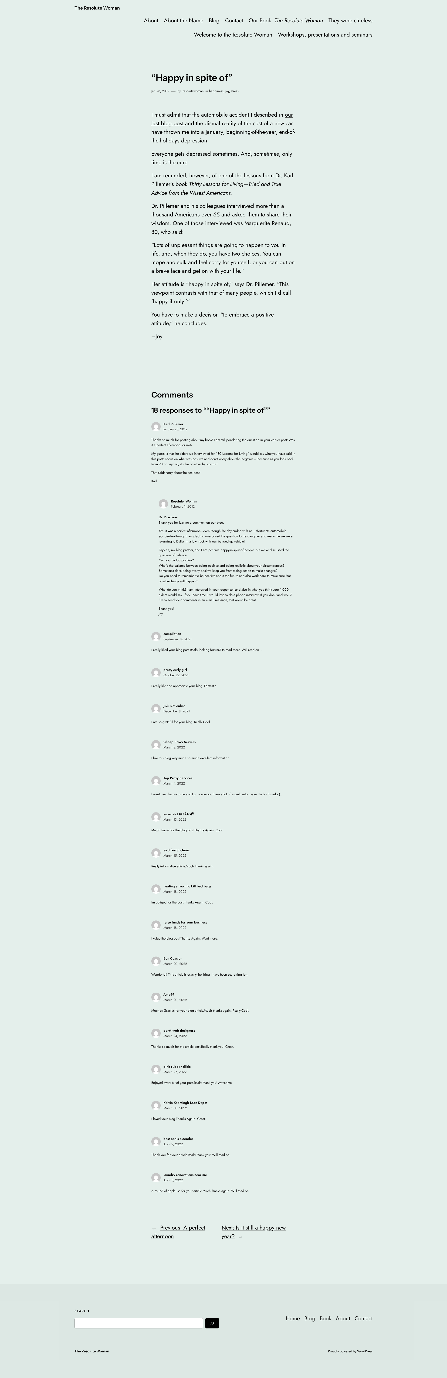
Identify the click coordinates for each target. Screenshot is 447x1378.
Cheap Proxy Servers (179, 742)
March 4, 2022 (174, 783)
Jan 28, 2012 (160, 91)
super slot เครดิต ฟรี (178, 814)
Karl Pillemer (173, 424)
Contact (234, 20)
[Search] (212, 1323)
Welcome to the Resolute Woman (233, 34)
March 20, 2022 (175, 963)
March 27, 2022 (174, 1072)
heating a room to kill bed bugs (187, 886)
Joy (227, 91)
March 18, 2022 (174, 891)
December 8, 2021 (176, 711)
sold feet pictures (176, 850)
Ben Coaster (172, 958)
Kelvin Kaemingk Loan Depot (185, 1102)
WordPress (364, 1351)
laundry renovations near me (185, 1174)
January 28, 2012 (175, 429)
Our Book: (286, 20)
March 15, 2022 (174, 855)
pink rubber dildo (177, 1066)
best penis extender (178, 1138)
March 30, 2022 (175, 1108)
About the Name (183, 20)
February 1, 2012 (183, 506)
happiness (216, 91)
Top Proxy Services (177, 778)
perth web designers (179, 1030)
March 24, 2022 (175, 1036)
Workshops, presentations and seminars (325, 34)
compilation (172, 633)
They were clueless (350, 20)
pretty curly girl (175, 669)
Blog (214, 20)
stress (235, 91)
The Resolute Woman (97, 8)
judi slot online (174, 706)
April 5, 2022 (173, 1180)
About (151, 20)
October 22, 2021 (176, 675)
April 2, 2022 (173, 1144)
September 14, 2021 (177, 639)
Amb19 (168, 994)
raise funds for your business (185, 922)
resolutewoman (193, 91)
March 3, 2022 (174, 747)
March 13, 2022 (174, 819)
